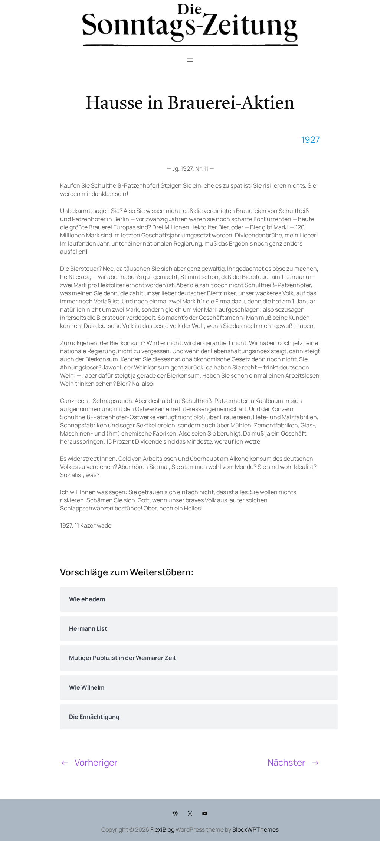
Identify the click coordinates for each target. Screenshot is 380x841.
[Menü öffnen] (190, 60)
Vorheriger (96, 762)
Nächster (286, 762)
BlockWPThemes (255, 829)
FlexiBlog (162, 829)
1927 (310, 139)
